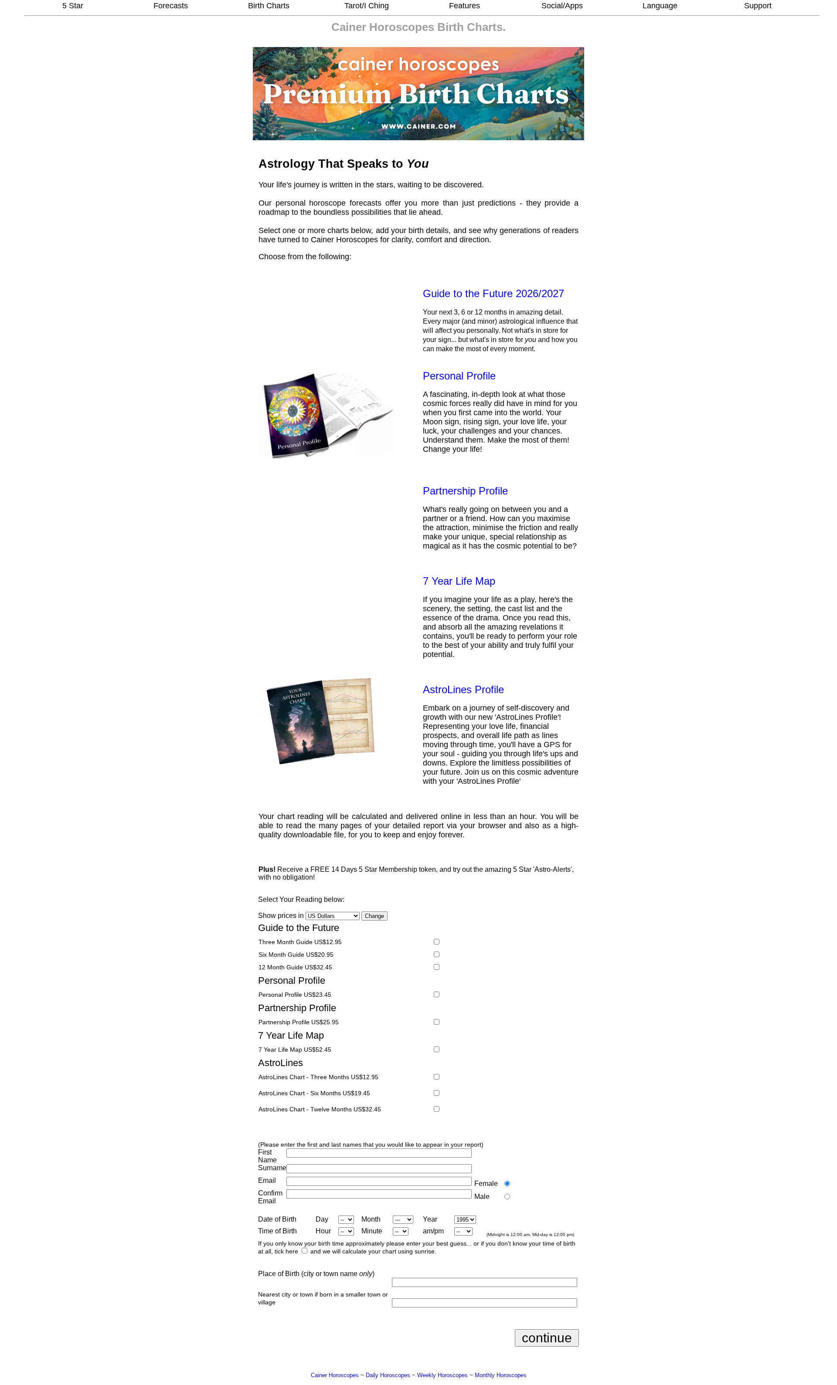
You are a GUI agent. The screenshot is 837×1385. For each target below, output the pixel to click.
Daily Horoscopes (388, 1375)
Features (464, 5)
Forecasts (170, 5)
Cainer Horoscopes (382, 27)
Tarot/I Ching (366, 5)
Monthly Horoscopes (501, 1375)
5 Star (72, 5)
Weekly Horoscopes (442, 1375)
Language (660, 5)
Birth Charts (268, 5)
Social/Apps (562, 5)
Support (758, 5)
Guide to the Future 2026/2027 (493, 293)
